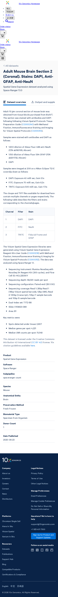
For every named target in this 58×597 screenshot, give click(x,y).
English (5, 586)
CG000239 (33, 252)
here (33, 345)
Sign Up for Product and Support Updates (43, 536)
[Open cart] (2, 36)
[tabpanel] (29, 276)
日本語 (20, 586)
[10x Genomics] (11, 460)
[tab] (14, 102)
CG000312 (37, 130)
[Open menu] (2, 58)
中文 (13, 586)
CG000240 (27, 124)
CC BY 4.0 (37, 342)
